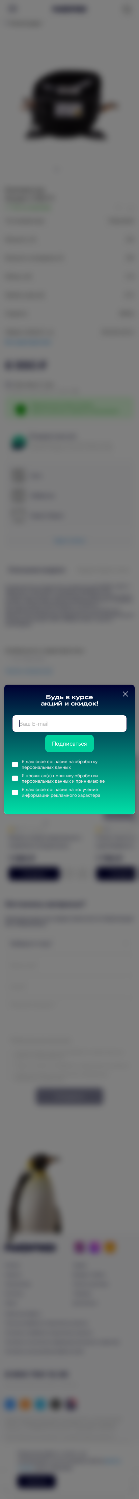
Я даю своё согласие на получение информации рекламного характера (61, 792)
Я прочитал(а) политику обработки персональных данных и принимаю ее (63, 778)
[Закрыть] (125, 694)
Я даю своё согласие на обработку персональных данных (60, 764)
